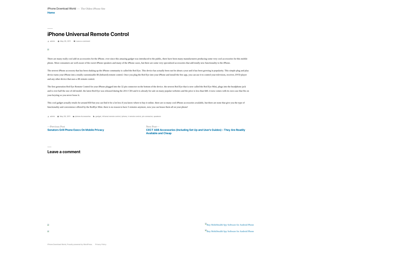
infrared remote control (111, 116)
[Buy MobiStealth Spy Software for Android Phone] (229, 224)
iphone (124, 116)
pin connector (147, 116)
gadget (98, 116)
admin (52, 41)
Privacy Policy (100, 244)
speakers (157, 116)
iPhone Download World (61, 8)
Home (51, 12)
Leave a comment (83, 41)
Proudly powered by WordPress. (80, 244)
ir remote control (134, 116)
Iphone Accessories (83, 116)
